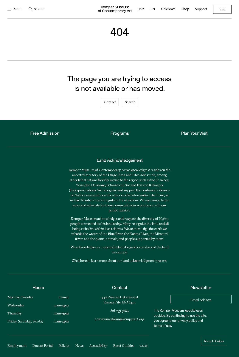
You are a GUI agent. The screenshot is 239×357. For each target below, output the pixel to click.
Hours (38, 287)
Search (130, 102)
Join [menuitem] (142, 9)
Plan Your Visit (194, 133)
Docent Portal (42, 345)
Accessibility (98, 345)
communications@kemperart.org (119, 319)
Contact (110, 102)
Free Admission (44, 133)
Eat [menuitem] (152, 9)
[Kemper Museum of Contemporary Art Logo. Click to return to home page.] (115, 9)
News (79, 345)
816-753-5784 (119, 311)
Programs (119, 133)
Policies (64, 345)
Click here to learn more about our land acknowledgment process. (119, 261)
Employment (16, 345)
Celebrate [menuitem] (168, 9)
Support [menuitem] (201, 9)
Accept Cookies (214, 341)
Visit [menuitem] (222, 9)
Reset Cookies (123, 345)
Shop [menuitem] (185, 9)
